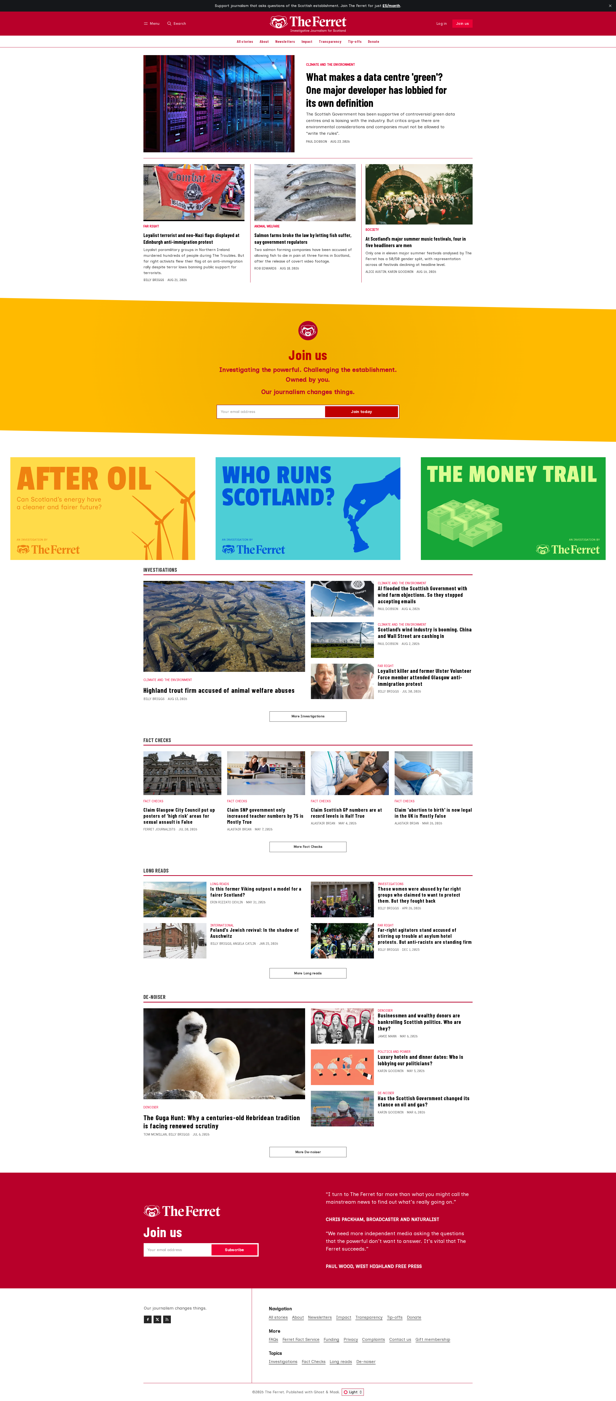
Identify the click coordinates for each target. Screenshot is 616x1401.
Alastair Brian (239, 829)
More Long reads (308, 973)
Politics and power (394, 1052)
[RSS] (167, 1319)
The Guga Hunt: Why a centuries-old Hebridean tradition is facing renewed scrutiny (221, 1121)
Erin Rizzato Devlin (226, 902)
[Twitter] (157, 1319)
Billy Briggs (153, 280)
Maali (334, 1392)
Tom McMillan (155, 1134)
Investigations (390, 884)
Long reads (219, 884)
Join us (462, 23)
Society (372, 229)
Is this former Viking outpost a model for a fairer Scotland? (256, 892)
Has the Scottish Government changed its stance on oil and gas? (424, 1101)
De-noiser (386, 1093)
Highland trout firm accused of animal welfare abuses (219, 690)
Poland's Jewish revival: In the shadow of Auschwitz (254, 933)
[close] (610, 6)
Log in (441, 23)
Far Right (151, 226)
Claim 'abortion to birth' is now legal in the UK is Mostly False (433, 813)
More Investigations (308, 716)
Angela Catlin (244, 943)
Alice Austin (376, 272)
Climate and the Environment (330, 64)
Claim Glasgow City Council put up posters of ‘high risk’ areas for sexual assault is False (179, 816)
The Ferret (274, 1392)
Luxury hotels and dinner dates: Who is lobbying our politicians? (420, 1060)
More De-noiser (308, 1152)
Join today (361, 411)
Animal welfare (267, 226)
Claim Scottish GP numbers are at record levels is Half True (346, 813)
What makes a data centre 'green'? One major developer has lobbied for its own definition (376, 89)
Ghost (319, 1392)
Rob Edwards (265, 268)
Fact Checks (153, 801)
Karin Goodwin (400, 272)
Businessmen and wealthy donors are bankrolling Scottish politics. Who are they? (419, 1021)
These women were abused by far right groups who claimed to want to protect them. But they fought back (419, 895)
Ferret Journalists (159, 829)
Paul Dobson (316, 141)
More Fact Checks (308, 846)
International (222, 925)
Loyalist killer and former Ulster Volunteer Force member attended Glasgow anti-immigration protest (424, 677)
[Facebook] (148, 1319)
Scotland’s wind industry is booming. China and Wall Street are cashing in (425, 632)
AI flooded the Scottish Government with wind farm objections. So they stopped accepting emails (422, 594)
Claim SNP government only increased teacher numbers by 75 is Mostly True (265, 816)
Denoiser (150, 1107)
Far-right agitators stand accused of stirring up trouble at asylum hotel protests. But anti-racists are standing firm (425, 936)
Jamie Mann (387, 1036)
